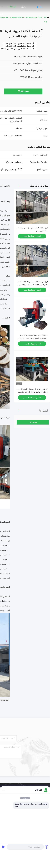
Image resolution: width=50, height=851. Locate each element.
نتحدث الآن (24, 91)
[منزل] (39, 6)
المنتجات (12, 6)
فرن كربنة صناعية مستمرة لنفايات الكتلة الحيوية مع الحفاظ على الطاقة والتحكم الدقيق (33, 284)
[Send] (4, 847)
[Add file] (46, 847)
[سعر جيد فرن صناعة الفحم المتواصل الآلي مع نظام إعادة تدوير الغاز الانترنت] (32, 207)
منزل (23, 6)
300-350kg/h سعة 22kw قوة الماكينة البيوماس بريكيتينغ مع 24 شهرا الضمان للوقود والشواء (34, 338)
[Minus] (3, 789)
